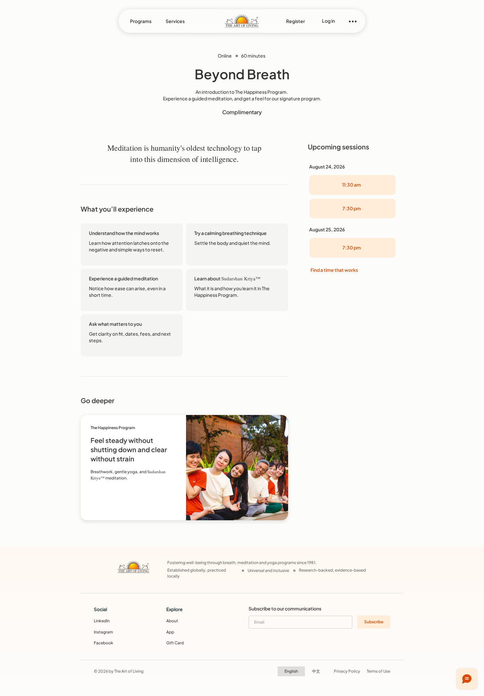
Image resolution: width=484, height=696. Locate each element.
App (170, 632)
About (172, 620)
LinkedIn (102, 620)
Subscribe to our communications (285, 608)
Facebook (103, 642)
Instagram (103, 632)
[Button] (184, 467)
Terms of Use (378, 671)
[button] (141, 21)
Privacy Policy (347, 671)
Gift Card (175, 642)
